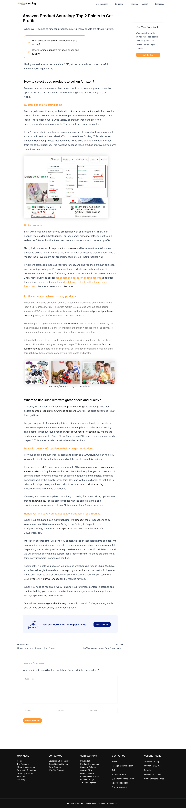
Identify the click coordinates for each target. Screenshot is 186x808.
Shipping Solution (88, 767)
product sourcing (94, 484)
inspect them (83, 520)
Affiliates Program (88, 783)
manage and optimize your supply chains (63, 603)
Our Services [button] (102, 4)
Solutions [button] (119, 4)
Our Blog (21, 779)
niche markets (87, 236)
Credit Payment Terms (90, 776)
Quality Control (87, 773)
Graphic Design (87, 779)
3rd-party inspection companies (76, 528)
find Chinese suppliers (52, 467)
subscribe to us (64, 286)
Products (134, 4)
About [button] (145, 4)
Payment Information (26, 770)
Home (19, 761)
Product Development (90, 764)
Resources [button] (159, 4)
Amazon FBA (71, 323)
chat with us (38, 500)
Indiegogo (92, 111)
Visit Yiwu (21, 776)
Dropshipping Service (58, 764)
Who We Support (56, 770)
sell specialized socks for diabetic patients (78, 277)
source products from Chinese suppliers (54, 411)
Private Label (86, 761)
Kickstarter (75, 111)
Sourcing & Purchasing (59, 761)
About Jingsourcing (26, 767)
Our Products (23, 764)
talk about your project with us (82, 431)
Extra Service (55, 767)
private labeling (75, 406)
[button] (109, 4)
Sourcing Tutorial (25, 773)
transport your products (75, 570)
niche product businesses (62, 248)
